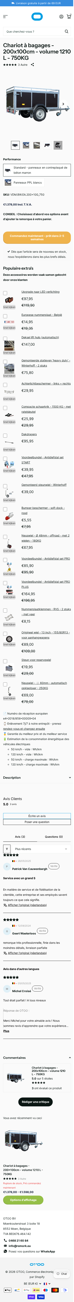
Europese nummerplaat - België (42, 314)
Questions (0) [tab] (54, 836)
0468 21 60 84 (18, 1240)
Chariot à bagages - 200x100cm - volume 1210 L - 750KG (23, 1170)
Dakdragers (29, 434)
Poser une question (37, 822)
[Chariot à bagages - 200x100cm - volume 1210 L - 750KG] (23, 1141)
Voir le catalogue (5, 16)
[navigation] (15, 145)
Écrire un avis (37, 816)
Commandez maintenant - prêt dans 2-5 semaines (37, 237)
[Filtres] (6, 849)
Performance (12, 159)
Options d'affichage (23, 1200)
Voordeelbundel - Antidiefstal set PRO (46, 558)
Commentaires (14, 1058)
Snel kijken (9, 307)
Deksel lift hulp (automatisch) (40, 337)
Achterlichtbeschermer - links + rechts (46, 383)
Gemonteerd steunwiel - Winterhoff (44, 484)
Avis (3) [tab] (20, 836)
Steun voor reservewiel (36, 659)
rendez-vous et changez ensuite (24, 728)
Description (12, 778)
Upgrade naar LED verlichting (41, 291)
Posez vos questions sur (32, 1251)
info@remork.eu (20, 1246)
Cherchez (66, 31)
